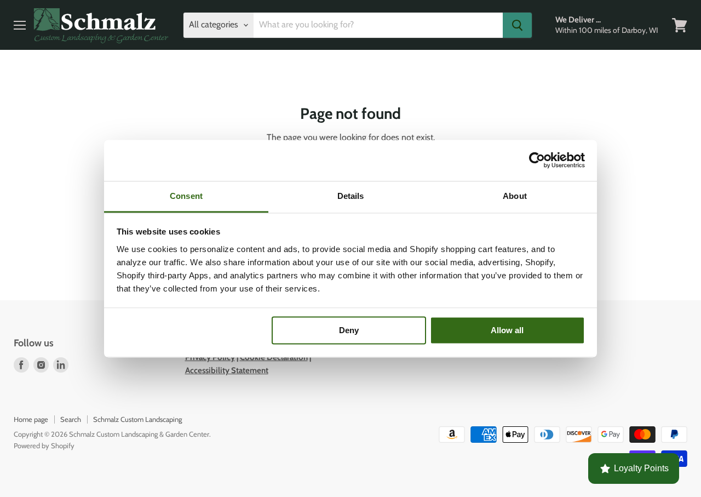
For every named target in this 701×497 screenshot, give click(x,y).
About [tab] (515, 196)
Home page (31, 419)
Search (70, 419)
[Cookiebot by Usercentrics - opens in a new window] (537, 160)
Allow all (507, 330)
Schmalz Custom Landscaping (137, 419)
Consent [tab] (186, 196)
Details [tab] (350, 196)
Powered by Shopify (44, 445)
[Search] (517, 25)
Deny (349, 330)
